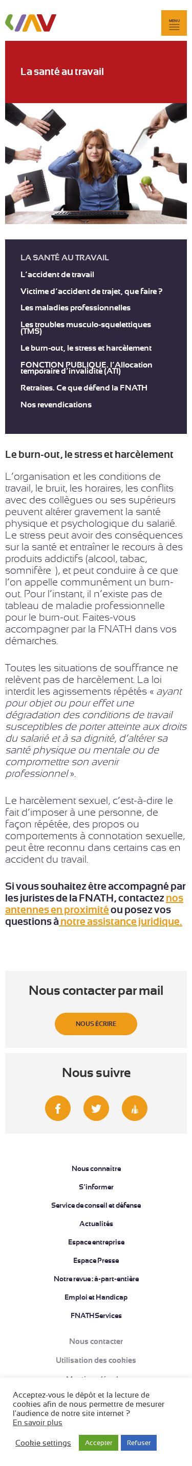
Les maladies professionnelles (75, 308)
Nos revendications (56, 405)
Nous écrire (96, 1024)
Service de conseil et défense (96, 1205)
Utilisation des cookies (96, 1360)
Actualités (96, 1223)
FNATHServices (96, 1315)
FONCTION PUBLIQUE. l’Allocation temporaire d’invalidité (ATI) (86, 368)
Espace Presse (96, 1260)
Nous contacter (96, 1341)
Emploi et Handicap (96, 1297)
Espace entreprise (96, 1242)
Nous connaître (96, 1168)
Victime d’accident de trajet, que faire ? (91, 291)
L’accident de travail (57, 275)
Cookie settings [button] (43, 1443)
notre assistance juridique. (120, 921)
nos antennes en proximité (94, 904)
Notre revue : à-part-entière (96, 1279)
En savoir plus (37, 1423)
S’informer (96, 1187)
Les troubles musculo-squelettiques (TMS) (85, 328)
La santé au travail (64, 258)
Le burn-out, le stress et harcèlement (86, 348)
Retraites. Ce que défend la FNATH (83, 388)
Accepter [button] (98, 1443)
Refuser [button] (139, 1443)
